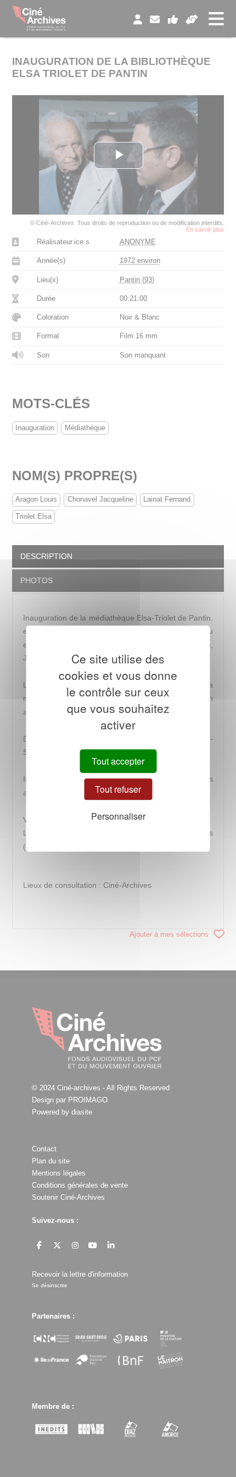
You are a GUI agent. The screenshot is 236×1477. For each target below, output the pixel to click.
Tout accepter (118, 761)
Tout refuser (118, 789)
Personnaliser (118, 816)
